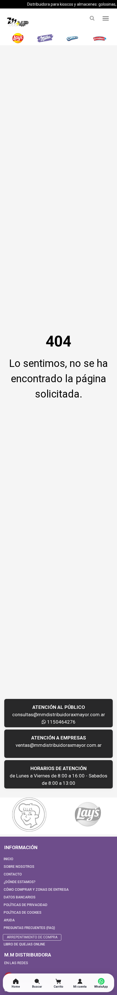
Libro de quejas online (24, 944)
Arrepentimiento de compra (32, 937)
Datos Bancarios (19, 897)
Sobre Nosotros (19, 867)
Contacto (13, 874)
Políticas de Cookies (22, 913)
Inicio (8, 859)
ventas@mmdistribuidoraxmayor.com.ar (59, 745)
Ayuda (9, 920)
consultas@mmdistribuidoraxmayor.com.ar (58, 714)
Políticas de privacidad (25, 905)
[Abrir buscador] (92, 18)
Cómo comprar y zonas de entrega (36, 890)
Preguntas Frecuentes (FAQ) (29, 928)
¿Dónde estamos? (19, 882)
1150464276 (61, 722)
